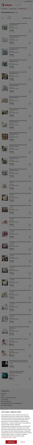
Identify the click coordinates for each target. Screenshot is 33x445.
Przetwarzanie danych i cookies (8, 437)
